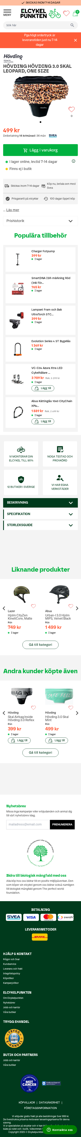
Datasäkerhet (49, 1102)
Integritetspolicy (11, 974)
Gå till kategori (40, 645)
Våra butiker (9, 1012)
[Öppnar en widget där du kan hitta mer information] (59, 1130)
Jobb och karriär (11, 1007)
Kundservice (9, 964)
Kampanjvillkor (11, 983)
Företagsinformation (40, 1108)
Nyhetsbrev (9, 1003)
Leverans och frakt (12, 969)
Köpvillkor (8, 978)
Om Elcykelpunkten (13, 998)
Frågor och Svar (11, 959)
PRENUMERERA (62, 824)
